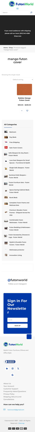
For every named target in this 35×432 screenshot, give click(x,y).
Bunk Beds (13, 197)
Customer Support (11, 389)
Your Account (9, 386)
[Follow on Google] (12, 375)
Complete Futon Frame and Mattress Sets (19, 204)
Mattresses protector (16, 250)
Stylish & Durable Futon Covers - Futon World (17, 243)
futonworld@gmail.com (16, 410)
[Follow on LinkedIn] (7, 368)
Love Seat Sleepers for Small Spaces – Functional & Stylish (19, 161)
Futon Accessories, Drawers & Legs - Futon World (19, 236)
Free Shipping (14, 142)
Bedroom (12, 132)
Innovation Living (15, 255)
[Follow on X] (18, 368)
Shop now (17, 36)
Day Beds (12, 137)
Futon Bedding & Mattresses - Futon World (20, 228)
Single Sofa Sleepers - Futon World (19, 169)
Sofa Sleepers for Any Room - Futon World (19, 154)
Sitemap (21, 423)
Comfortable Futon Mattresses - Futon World (18, 221)
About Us (7, 383)
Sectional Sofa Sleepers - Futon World (18, 176)
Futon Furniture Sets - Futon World (19, 184)
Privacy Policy (9, 394)
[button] (27, 110)
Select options (21, 110)
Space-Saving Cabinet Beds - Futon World (19, 191)
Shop (11, 48)
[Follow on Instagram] (12, 368)
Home (6, 48)
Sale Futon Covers (15, 148)
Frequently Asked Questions (15, 391)
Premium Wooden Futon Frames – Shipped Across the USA (19, 212)
